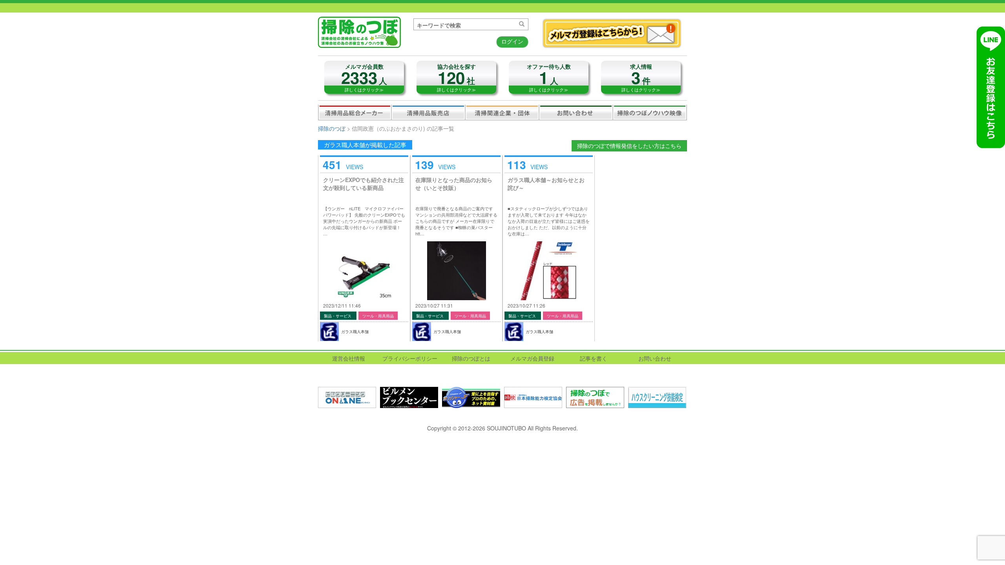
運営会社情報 (348, 358)
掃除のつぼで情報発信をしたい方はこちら (629, 145)
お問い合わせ (576, 112)
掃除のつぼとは (471, 358)
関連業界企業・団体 (502, 112)
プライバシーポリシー (409, 358)
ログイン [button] (512, 41)
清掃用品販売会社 (428, 112)
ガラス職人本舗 (355, 331)
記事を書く (593, 358)
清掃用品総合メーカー (355, 112)
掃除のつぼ (331, 128)
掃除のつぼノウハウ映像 (649, 112)
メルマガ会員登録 (532, 358)
